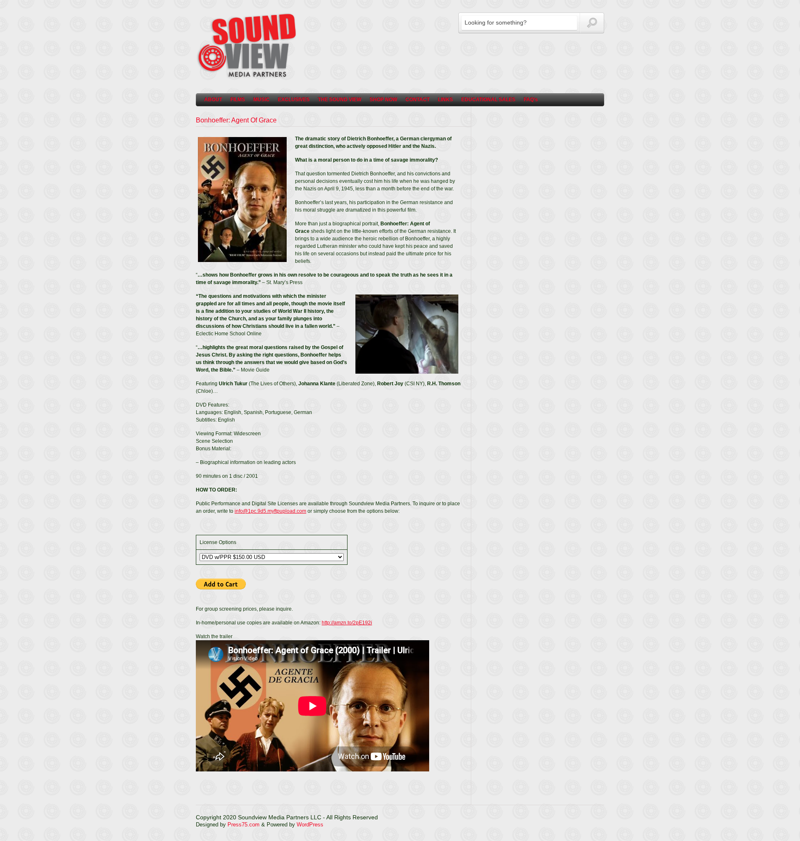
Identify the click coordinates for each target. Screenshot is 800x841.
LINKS (445, 99)
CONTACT (417, 99)
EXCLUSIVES (294, 99)
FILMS (237, 99)
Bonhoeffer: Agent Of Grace (236, 120)
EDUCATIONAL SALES (488, 99)
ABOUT (213, 99)
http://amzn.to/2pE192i (347, 623)
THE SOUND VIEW (339, 99)
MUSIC (261, 99)
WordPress (310, 824)
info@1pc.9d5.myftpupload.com (270, 511)
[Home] (248, 77)
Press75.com (244, 824)
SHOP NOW (383, 99)
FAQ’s (531, 99)
